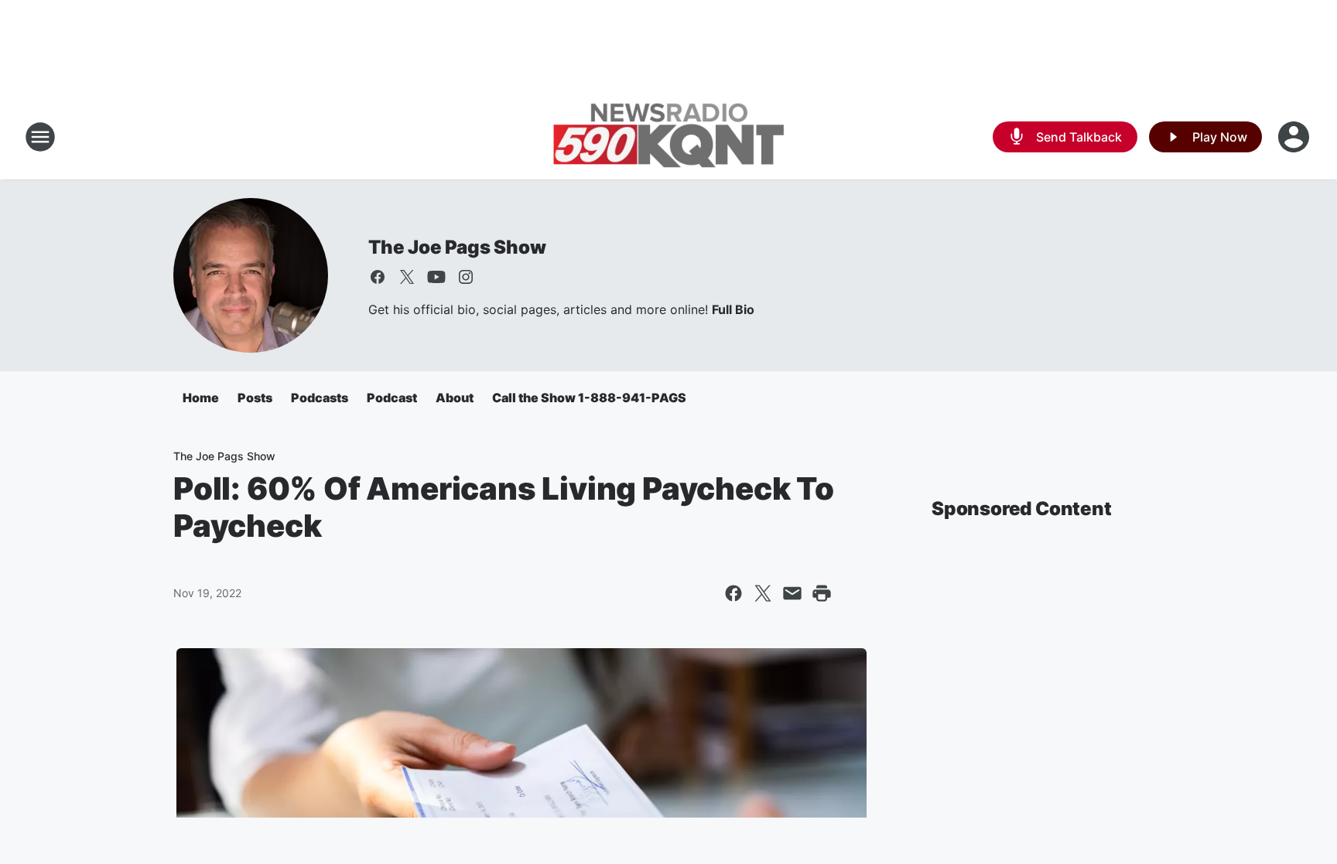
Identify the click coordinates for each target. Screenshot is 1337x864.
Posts (255, 397)
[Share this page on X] (763, 593)
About (455, 397)
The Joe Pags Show (457, 247)
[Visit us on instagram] (465, 277)
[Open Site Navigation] (40, 136)
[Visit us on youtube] (436, 277)
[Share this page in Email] (792, 593)
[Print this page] (822, 593)
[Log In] (1295, 136)
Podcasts (319, 397)
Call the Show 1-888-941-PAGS (589, 397)
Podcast (392, 397)
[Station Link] (668, 137)
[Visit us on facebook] (377, 277)
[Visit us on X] (407, 277)
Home (201, 397)
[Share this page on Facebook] (733, 593)
